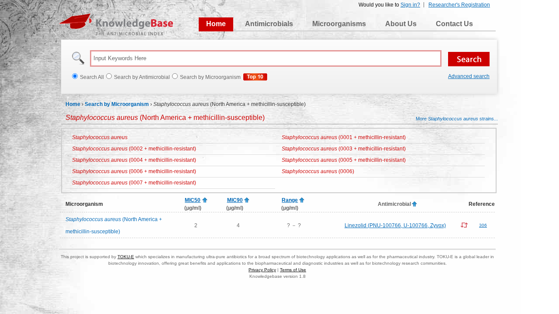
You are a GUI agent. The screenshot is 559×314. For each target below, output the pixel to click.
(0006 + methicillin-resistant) (134, 171)
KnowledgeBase (116, 24)
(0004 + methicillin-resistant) (134, 160)
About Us (401, 23)
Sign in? (410, 5)
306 (483, 225)
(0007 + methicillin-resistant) (134, 183)
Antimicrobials (269, 23)
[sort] (204, 200)
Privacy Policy (262, 269)
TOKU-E (125, 256)
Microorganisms (339, 23)
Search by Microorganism (117, 104)
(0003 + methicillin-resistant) (344, 149)
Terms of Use (293, 269)
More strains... (457, 118)
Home (216, 23)
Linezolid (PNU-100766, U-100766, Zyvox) (395, 225)
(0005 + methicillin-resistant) (344, 160)
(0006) (318, 171)
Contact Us (454, 23)
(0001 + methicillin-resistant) (344, 137)
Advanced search (469, 76)
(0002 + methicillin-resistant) (134, 149)
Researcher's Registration (459, 5)
